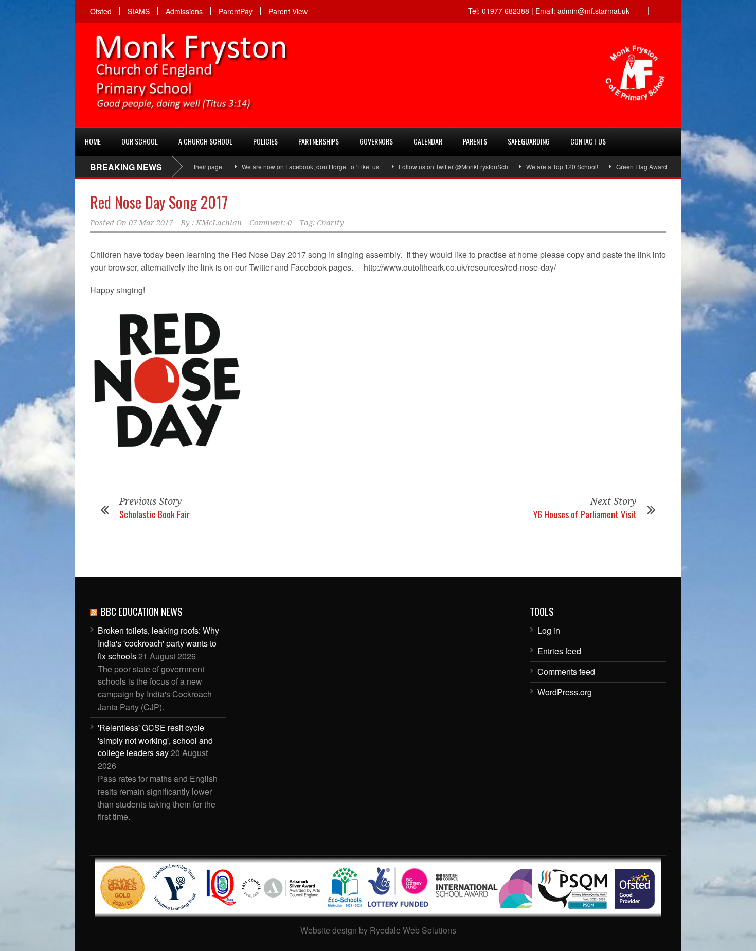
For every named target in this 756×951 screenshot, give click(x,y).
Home (93, 141)
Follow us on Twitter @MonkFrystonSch (432, 166)
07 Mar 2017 (151, 222)
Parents (475, 141)
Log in (548, 630)
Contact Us (588, 141)
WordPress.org (564, 692)
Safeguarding (529, 141)
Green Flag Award (620, 166)
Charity (330, 222)
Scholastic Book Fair (154, 514)
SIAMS (139, 11)
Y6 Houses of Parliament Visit (585, 514)
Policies (265, 141)
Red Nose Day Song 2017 (159, 201)
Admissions (184, 11)
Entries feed (559, 651)
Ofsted (101, 11)
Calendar (427, 141)
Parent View (288, 11)
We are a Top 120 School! (541, 166)
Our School (139, 141)
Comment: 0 (270, 222)
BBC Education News (142, 611)
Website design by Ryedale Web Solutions (378, 930)
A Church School (205, 141)
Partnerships (318, 141)
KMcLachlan (219, 222)
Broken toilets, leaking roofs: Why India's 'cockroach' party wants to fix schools (158, 643)
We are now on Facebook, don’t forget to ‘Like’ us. (290, 166)
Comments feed (566, 671)
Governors (376, 141)
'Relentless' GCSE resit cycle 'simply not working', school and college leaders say (155, 740)
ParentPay (236, 11)
